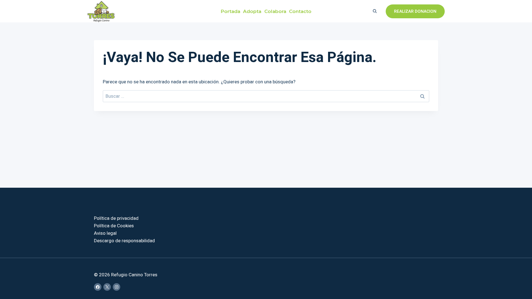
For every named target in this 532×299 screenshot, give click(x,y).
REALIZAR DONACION (415, 11)
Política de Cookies (114, 225)
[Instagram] (116, 287)
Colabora (275, 11)
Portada (230, 11)
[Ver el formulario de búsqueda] (374, 11)
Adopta (252, 11)
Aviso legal (105, 233)
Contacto (300, 11)
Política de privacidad (116, 218)
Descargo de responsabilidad (124, 240)
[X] (107, 287)
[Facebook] (97, 287)
